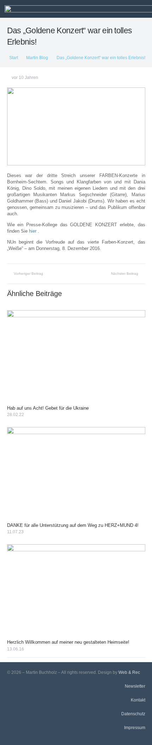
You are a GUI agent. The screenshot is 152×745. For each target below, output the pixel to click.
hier (32, 231)
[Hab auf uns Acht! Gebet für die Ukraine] (76, 356)
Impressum (134, 727)
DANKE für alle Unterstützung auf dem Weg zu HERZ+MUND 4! (73, 525)
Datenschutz (133, 713)
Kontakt (138, 700)
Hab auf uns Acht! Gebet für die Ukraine (48, 408)
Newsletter (135, 686)
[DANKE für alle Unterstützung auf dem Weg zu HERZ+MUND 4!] (76, 473)
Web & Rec (129, 672)
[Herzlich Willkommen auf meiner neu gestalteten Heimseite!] (76, 590)
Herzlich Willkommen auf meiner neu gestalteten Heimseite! (68, 642)
